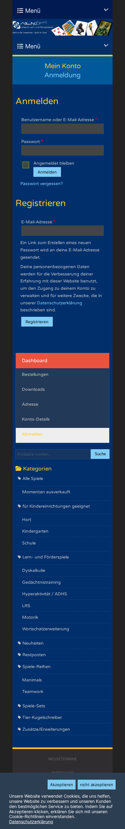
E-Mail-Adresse (38, 222)
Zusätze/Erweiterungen (46, 729)
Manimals (32, 680)
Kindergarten (35, 531)
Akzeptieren (61, 784)
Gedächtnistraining (41, 582)
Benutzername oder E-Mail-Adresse (59, 119)
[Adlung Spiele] (62, 27)
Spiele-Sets (33, 705)
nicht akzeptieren (96, 784)
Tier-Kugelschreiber (42, 717)
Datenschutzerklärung (59, 303)
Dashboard (34, 361)
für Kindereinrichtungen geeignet (56, 506)
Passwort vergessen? (41, 183)
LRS (26, 605)
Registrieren (37, 321)
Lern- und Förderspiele (45, 557)
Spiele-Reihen (36, 666)
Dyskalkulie (33, 570)
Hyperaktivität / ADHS (44, 593)
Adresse (30, 404)
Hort (26, 519)
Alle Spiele (32, 478)
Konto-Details (36, 419)
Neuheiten (33, 643)
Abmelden (32, 434)
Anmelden (47, 172)
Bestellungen (35, 374)
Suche (100, 454)
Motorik (30, 617)
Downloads (33, 389)
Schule (29, 543)
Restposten (34, 654)
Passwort (32, 141)
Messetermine (62, 759)
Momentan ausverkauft (46, 492)
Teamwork (32, 691)
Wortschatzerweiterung (45, 628)
